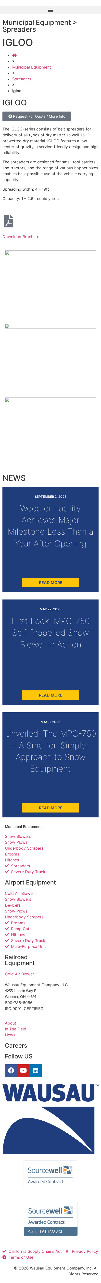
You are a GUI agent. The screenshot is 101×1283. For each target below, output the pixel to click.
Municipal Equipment (31, 67)
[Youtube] (23, 1070)
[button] (50, 10)
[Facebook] (11, 1070)
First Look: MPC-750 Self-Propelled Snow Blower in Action (50, 632)
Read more (50, 582)
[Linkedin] (35, 1070)
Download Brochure (20, 236)
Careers (16, 1045)
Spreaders (21, 78)
